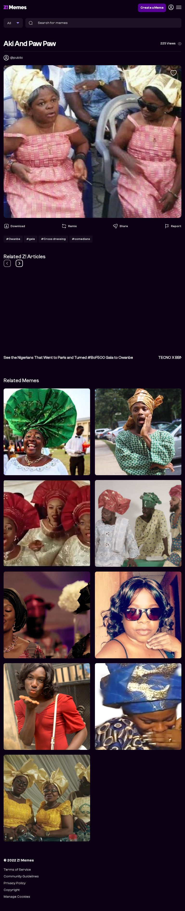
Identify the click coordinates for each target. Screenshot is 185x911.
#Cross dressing (53, 239)
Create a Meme (152, 7)
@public (16, 58)
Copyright (12, 890)
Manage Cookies (17, 897)
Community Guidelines (21, 876)
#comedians (81, 239)
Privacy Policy (15, 883)
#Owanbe (13, 239)
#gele (30, 239)
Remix (72, 226)
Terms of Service (17, 870)
